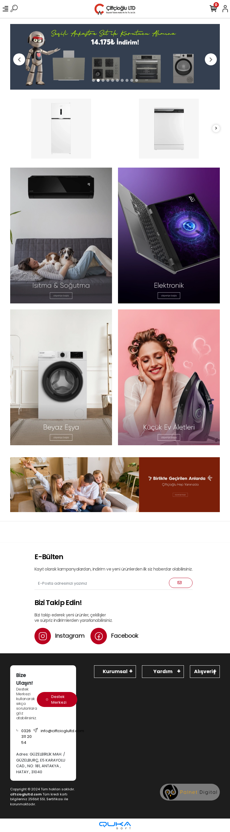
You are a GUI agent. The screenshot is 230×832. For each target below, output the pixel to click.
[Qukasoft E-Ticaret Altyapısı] (115, 825)
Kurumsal (115, 671)
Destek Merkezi (58, 699)
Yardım (162, 671)
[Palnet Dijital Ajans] (190, 792)
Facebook (124, 635)
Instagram (69, 635)
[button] (19, 59)
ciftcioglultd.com (26, 794)
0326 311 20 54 (26, 736)
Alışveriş (205, 671)
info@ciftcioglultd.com (62, 731)
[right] (216, 128)
